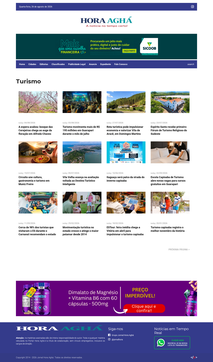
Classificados (58, 64)
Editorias (44, 64)
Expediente (105, 64)
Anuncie (93, 64)
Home (22, 64)
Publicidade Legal (76, 64)
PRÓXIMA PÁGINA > (179, 249)
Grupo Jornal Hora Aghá (122, 335)
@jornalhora (117, 339)
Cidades (32, 64)
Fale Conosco (120, 64)
